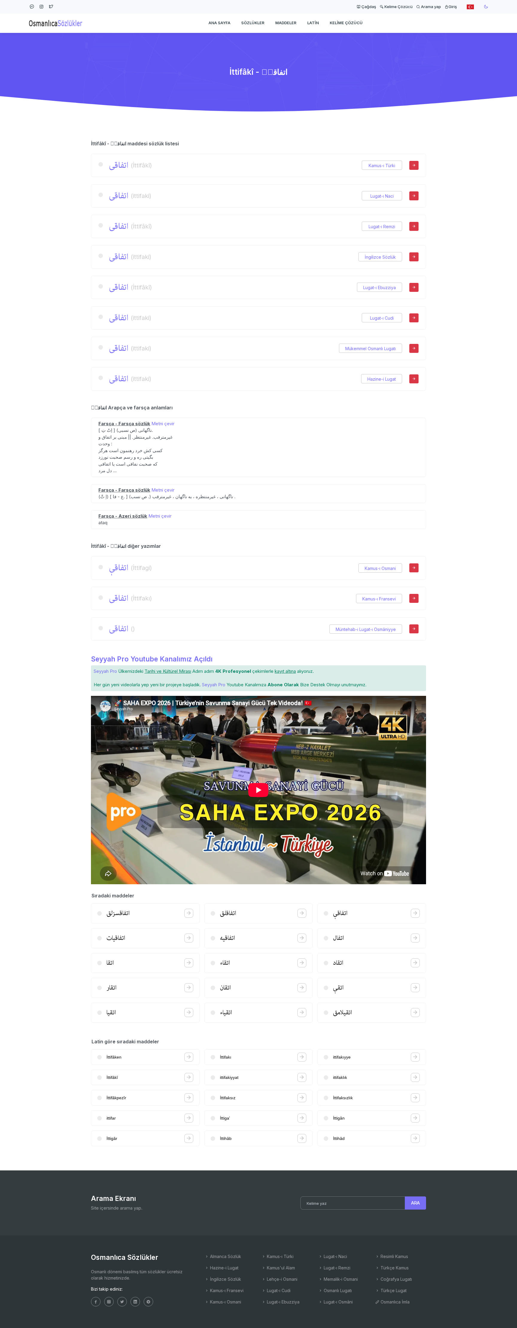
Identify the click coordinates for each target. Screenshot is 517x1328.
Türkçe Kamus (394, 1267)
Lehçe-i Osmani (281, 1279)
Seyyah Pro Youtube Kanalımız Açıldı (151, 659)
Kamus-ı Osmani (380, 568)
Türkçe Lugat (393, 1290)
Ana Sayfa (219, 22)
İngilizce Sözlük (380, 257)
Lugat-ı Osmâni (338, 1301)
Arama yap (430, 6)
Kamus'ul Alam (280, 1267)
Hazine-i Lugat (381, 379)
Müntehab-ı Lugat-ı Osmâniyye (366, 629)
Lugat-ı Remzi (382, 226)
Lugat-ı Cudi (382, 318)
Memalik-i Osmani (340, 1279)
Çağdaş (368, 6)
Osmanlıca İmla (394, 1301)
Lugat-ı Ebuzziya (379, 287)
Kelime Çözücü (398, 6)
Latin (313, 22)
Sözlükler (252, 22)
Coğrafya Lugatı (395, 1279)
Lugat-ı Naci (382, 196)
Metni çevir (162, 423)
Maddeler (285, 22)
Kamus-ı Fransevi (379, 598)
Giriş (452, 6)
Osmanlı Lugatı (337, 1290)
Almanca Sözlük (225, 1256)
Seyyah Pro (105, 671)
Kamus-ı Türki (382, 165)
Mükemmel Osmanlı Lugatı (370, 348)
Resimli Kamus (393, 1256)
